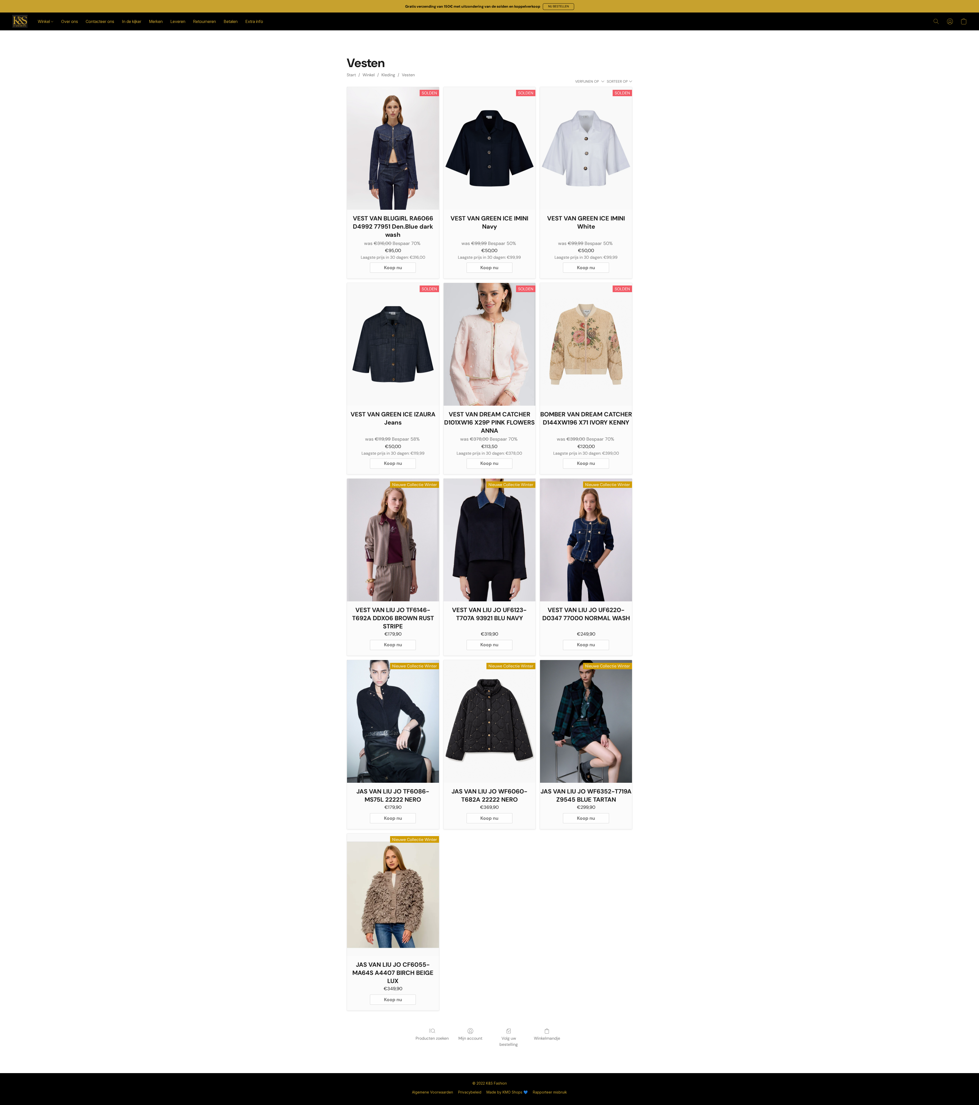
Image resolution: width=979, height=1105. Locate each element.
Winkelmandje (547, 1038)
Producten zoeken (432, 1038)
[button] (558, 6)
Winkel (44, 21)
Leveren (177, 21)
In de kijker (131, 21)
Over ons (69, 21)
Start (351, 75)
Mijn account (470, 1038)
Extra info (254, 21)
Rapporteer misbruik (550, 1092)
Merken (156, 21)
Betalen (231, 21)
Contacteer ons (100, 21)
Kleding (388, 75)
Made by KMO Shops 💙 (507, 1092)
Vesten (408, 75)
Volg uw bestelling (508, 1041)
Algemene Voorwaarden (432, 1092)
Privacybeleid (469, 1092)
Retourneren (204, 21)
